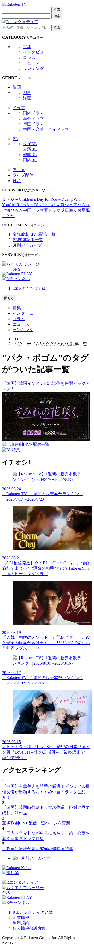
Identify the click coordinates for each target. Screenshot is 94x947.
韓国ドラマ (33, 124)
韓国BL (30, 154)
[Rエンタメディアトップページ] (20, 882)
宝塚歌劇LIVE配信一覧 (34, 234)
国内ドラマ (33, 113)
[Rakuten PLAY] (17, 274)
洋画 (27, 98)
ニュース (31, 63)
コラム (29, 57)
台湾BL (30, 149)
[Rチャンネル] (16, 279)
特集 (27, 46)
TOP (17, 339)
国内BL (30, 160)
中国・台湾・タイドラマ (46, 129)
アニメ (19, 169)
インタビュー (35, 52)
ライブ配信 (23, 175)
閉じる (9, 298)
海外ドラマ (33, 118)
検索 (57, 10)
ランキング (33, 68)
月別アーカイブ (27, 245)
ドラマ (19, 107)
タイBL (30, 144)
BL (15, 139)
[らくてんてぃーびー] (23, 264)
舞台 (17, 180)
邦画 (27, 92)
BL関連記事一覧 (28, 240)
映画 (17, 87)
